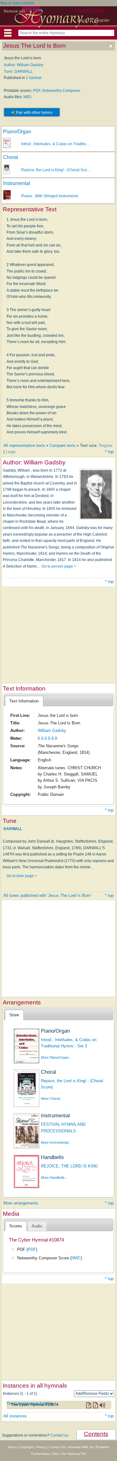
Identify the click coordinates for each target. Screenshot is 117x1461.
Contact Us (57, 1447)
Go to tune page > (22, 876)
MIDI (27, 97)
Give (55, 1453)
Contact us (59, 1435)
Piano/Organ (17, 131)
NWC (76, 1258)
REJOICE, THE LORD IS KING (69, 1166)
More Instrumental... (56, 1142)
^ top (109, 451)
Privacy (41, 1447)
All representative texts (24, 445)
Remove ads (14, 11)
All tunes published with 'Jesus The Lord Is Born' (47, 895)
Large (11, 451)
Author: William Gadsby (23, 65)
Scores (15, 1226)
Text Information (24, 701)
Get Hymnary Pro (73, 1453)
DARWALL (12, 829)
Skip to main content (17, 3)
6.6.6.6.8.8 (47, 738)
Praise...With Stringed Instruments (49, 196)
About (12, 1447)
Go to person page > (58, 566)
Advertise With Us (80, 1447)
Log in (82, 20)
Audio (37, 1226)
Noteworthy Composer (61, 90)
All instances (15, 1416)
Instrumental (16, 183)
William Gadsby (52, 730)
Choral (10, 157)
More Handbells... (54, 1177)
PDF (36, 90)
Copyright (26, 1447)
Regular (106, 445)
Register (102, 20)
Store (14, 1015)
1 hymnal (33, 78)
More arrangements (20, 1203)
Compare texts (62, 445)
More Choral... (51, 1098)
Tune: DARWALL (18, 71)
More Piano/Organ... (56, 1057)
